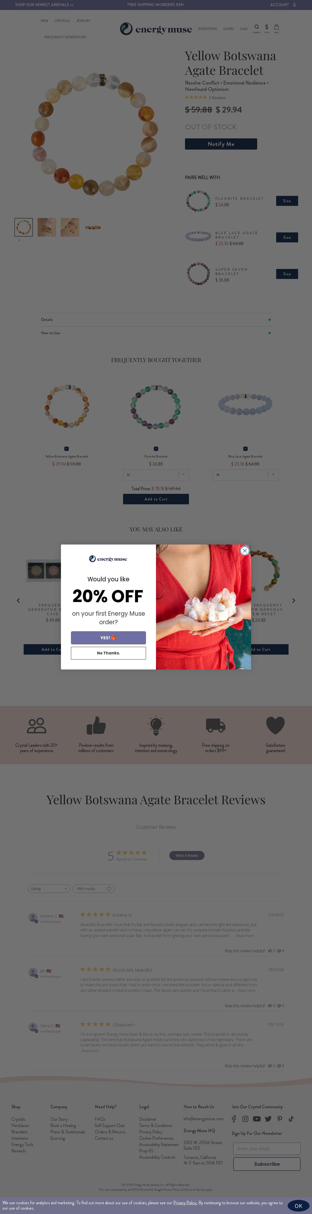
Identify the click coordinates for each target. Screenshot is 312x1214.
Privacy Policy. (185, 1203)
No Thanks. (108, 653)
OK (298, 1206)
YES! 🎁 (108, 638)
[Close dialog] (245, 550)
